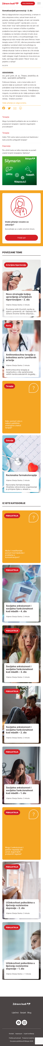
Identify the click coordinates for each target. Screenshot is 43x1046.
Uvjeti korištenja (29, 1033)
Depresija (6, 146)
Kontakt (11, 1033)
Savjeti (23, 1013)
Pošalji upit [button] (22, 238)
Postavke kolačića (28, 1038)
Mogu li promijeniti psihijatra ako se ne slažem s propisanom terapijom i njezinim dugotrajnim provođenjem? (20, 124)
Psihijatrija (12, 515)
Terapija (5, 117)
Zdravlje (9, 440)
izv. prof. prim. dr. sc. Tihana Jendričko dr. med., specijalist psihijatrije (20, 77)
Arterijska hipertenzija (16, 264)
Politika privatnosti (15, 1038)
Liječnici (15, 1013)
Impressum (18, 1033)
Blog (29, 1013)
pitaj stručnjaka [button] (28, 3)
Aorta (8, 325)
